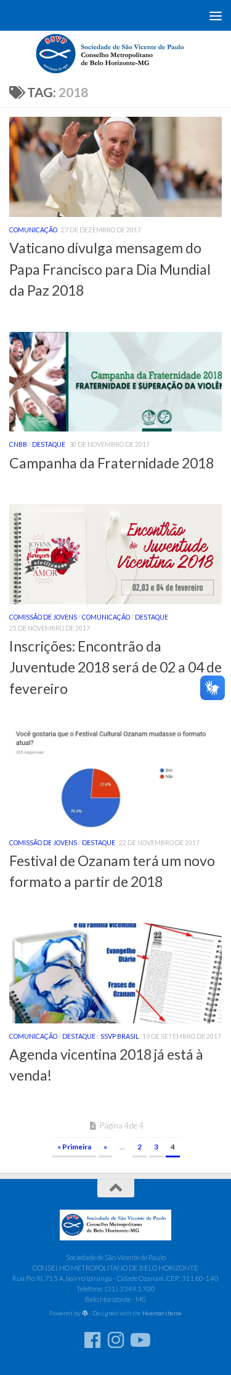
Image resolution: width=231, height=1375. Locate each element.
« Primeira (74, 1146)
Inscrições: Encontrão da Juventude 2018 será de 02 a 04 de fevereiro (115, 667)
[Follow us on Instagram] (116, 1340)
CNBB (18, 444)
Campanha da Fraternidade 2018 (111, 462)
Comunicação (33, 230)
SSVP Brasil (119, 1036)
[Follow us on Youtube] (139, 1340)
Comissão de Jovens (43, 617)
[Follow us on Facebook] (92, 1340)
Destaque (48, 444)
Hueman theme (162, 1313)
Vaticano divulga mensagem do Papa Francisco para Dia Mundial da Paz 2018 (110, 269)
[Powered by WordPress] (85, 1313)
